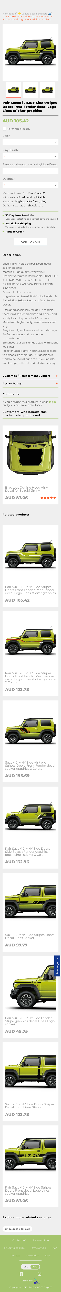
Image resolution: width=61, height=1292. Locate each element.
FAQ (54, 1247)
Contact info (19, 1240)
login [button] (52, 402)
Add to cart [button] (30, 241)
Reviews (15, 1255)
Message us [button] (57, 966)
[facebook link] (21, 1274)
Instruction (32, 1255)
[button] (13, 90)
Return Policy (12, 383)
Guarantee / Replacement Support (26, 375)
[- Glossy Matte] (30, 156)
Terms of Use (38, 1247)
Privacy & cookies (14, 1247)
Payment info (41, 1240)
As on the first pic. (19, 128)
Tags (47, 1255)
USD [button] (26, 1266)
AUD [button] (35, 1266)
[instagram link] (39, 1274)
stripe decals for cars (17, 1228)
